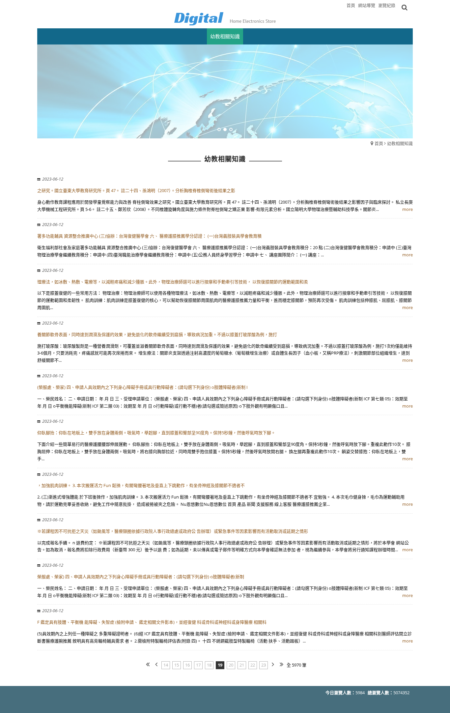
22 (252, 665)
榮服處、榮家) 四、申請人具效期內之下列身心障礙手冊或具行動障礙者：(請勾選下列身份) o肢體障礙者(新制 (140, 577)
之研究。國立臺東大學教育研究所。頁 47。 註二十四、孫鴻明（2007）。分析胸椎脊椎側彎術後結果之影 (136, 190)
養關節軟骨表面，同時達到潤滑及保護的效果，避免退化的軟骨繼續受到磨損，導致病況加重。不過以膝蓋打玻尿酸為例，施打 (157, 334)
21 (241, 665)
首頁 (379, 143)
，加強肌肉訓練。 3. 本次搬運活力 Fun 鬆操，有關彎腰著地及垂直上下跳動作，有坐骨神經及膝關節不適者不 (141, 485)
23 (263, 665)
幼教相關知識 (400, 143)
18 (209, 665)
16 (187, 665)
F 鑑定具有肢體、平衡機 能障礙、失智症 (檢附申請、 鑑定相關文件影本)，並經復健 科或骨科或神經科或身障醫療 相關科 (152, 622)
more (407, 209)
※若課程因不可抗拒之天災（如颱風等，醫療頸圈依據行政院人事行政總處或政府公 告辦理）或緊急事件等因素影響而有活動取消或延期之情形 (172, 531)
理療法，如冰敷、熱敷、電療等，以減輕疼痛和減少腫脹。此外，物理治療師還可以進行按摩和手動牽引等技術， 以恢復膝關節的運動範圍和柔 (172, 282)
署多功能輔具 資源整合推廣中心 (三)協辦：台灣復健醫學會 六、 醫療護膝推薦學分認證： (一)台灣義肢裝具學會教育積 (149, 236)
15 (176, 665)
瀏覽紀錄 (386, 5)
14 (165, 665)
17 (198, 665)
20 (231, 665)
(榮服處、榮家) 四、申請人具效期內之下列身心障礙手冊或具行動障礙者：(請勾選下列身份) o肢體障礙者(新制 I (142, 387)
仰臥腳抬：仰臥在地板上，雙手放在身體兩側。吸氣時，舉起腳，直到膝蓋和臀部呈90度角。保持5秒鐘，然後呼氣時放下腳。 (156, 433)
